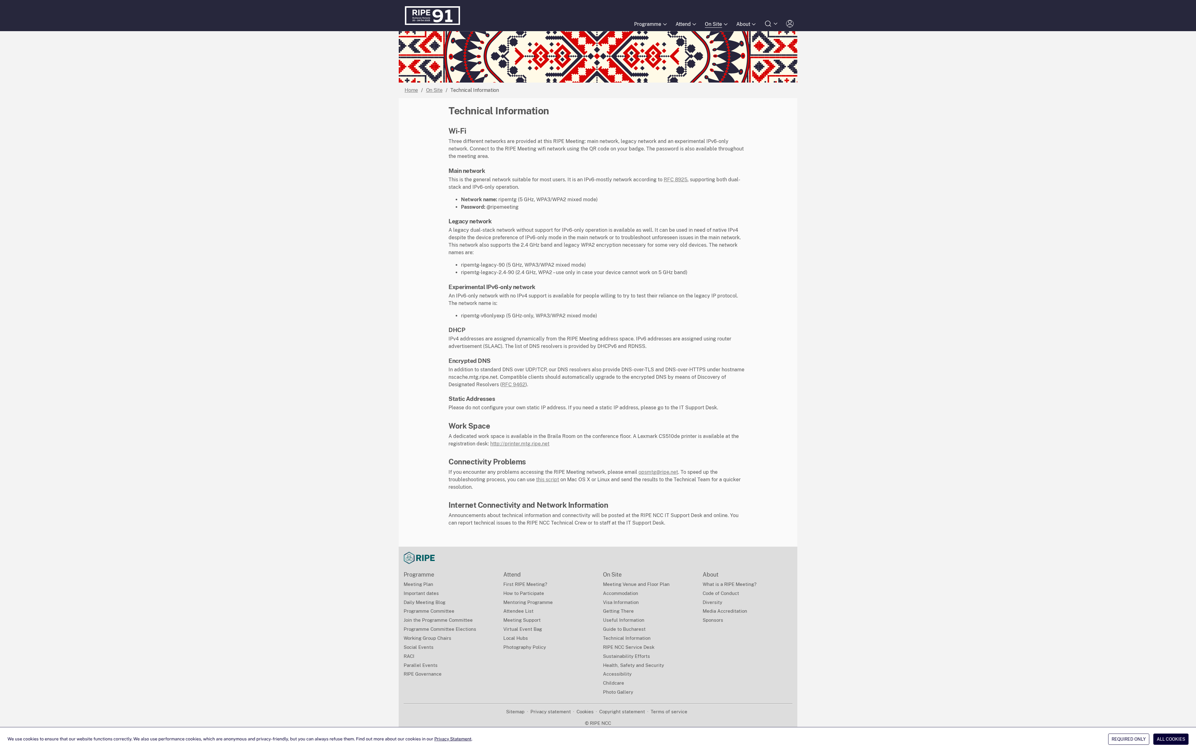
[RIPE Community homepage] (419, 558)
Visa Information (621, 602)
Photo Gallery (618, 692)
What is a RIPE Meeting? (730, 584)
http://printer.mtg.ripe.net (519, 444)
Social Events (419, 647)
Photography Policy (524, 647)
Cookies (585, 711)
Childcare (613, 683)
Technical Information (627, 638)
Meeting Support (522, 620)
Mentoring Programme (528, 602)
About (743, 24)
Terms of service (669, 711)
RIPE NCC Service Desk (628, 647)
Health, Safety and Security (633, 665)
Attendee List (518, 611)
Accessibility (617, 674)
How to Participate (523, 593)
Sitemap (515, 711)
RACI (409, 656)
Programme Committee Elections (440, 629)
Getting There (618, 611)
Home (411, 90)
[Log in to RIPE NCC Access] (789, 23)
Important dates (421, 593)
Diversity (712, 602)
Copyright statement (622, 711)
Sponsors (713, 620)
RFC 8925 (675, 180)
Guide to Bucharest (624, 629)
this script (547, 479)
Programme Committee (429, 611)
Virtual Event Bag (522, 629)
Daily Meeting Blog (424, 602)
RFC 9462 (513, 384)
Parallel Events (421, 665)
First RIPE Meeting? (525, 584)
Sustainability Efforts (626, 656)
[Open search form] (771, 23)
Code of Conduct (721, 593)
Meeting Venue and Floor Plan (636, 584)
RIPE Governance (423, 674)
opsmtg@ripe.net (658, 472)
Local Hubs (515, 638)
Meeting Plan (418, 584)
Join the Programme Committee (438, 620)
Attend (683, 24)
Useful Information (623, 620)
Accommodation (620, 593)
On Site (713, 24)
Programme (647, 24)
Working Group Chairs (427, 638)
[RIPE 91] (432, 15)
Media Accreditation (725, 611)
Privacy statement (550, 711)
